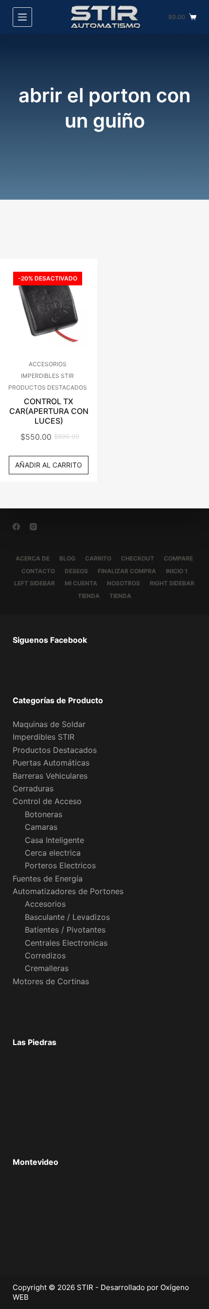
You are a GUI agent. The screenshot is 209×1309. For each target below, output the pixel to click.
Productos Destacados (47, 387)
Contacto (38, 571)
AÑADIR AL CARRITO (48, 465)
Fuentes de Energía (48, 878)
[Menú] (22, 17)
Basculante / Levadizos (67, 917)
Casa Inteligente (54, 840)
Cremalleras (47, 968)
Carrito (98, 558)
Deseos (76, 571)
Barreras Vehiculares (50, 776)
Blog (67, 558)
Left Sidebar (34, 583)
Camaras (41, 827)
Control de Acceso (47, 801)
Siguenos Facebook (50, 640)
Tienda (89, 595)
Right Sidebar (172, 583)
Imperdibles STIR (47, 375)
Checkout (137, 558)
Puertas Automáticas (51, 762)
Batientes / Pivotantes (65, 930)
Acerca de (33, 558)
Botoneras (43, 814)
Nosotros (123, 583)
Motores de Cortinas (51, 981)
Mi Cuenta (81, 583)
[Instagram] (33, 526)
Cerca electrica (53, 853)
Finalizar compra (127, 571)
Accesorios (48, 364)
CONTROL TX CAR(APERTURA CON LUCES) (48, 411)
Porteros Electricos (60, 865)
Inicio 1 (177, 571)
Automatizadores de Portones (68, 891)
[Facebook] (16, 526)
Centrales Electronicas (66, 943)
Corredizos (45, 955)
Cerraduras (33, 788)
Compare (178, 558)
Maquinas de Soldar (49, 724)
